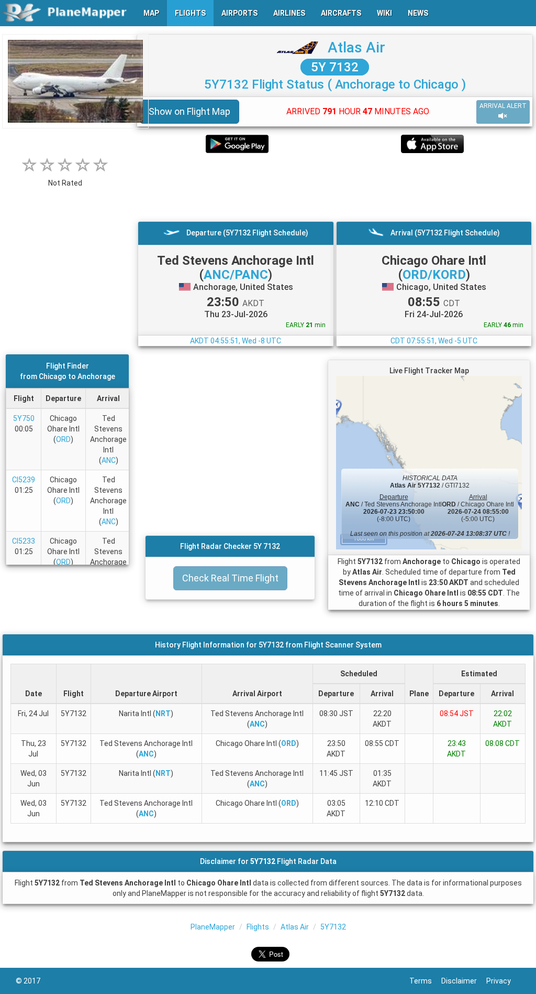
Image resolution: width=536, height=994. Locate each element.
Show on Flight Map (189, 111)
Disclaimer (463, 981)
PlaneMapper (213, 927)
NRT (163, 713)
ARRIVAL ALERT (503, 106)
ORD (63, 439)
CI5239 (23, 480)
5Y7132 (333, 927)
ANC (109, 460)
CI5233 (23, 541)
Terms (425, 981)
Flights (258, 927)
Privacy (503, 981)
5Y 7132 (335, 67)
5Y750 (24, 418)
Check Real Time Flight (230, 578)
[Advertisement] (335, 187)
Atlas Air (356, 47)
